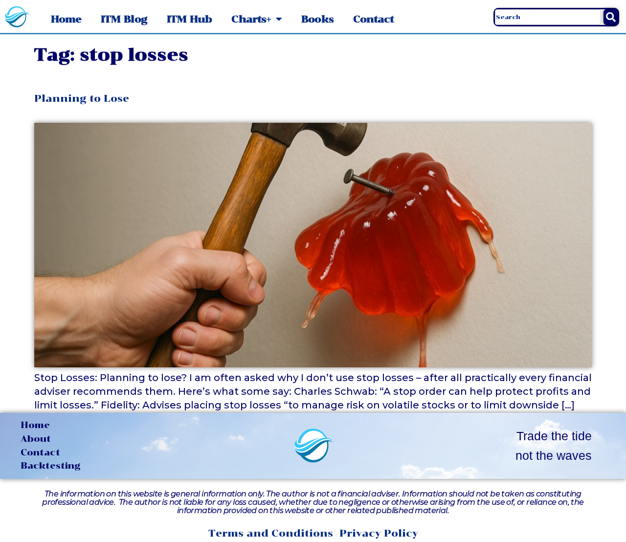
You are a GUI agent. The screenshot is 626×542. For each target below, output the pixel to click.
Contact (373, 19)
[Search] (611, 17)
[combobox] (548, 17)
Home (66, 19)
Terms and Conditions (270, 533)
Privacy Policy (378, 533)
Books (317, 19)
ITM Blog (124, 19)
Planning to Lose (81, 98)
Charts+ (251, 19)
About (36, 438)
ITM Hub (189, 19)
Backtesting (51, 465)
